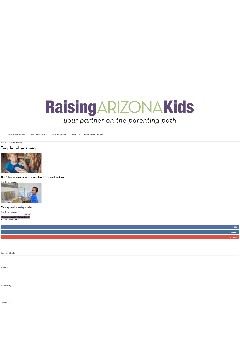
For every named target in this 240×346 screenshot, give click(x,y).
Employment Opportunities (20, 278)
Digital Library (14, 261)
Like (235, 227)
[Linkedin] (14, 334)
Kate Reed (5, 182)
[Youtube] (29, 334)
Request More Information (20, 298)
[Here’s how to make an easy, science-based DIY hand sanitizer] (21, 172)
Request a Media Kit (17, 294)
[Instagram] (8, 334)
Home (3, 142)
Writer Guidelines (15, 280)
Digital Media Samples (18, 296)
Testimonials (13, 292)
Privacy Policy (14, 263)
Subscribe (233, 237)
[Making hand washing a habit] (21, 203)
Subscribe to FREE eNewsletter (22, 259)
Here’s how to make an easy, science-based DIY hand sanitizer (32, 177)
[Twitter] (24, 334)
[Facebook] (3, 334)
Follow (234, 232)
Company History (16, 276)
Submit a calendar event (19, 282)
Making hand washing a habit (16, 207)
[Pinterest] (19, 334)
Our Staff (12, 274)
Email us (10, 316)
